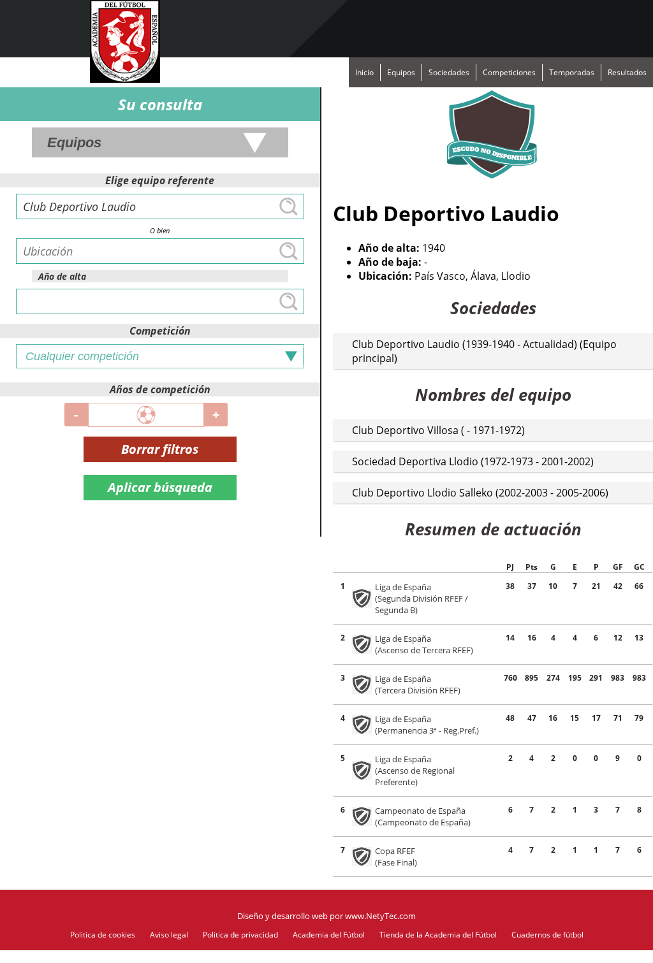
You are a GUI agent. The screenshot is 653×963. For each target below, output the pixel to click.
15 (574, 718)
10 (552, 586)
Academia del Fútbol (329, 934)
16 (552, 718)
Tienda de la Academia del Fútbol (438, 934)
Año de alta (62, 276)
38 (510, 586)
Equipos (401, 72)
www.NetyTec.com (380, 916)
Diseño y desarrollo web (282, 916)
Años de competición (160, 389)
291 (596, 677)
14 (510, 637)
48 (510, 718)
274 (553, 677)
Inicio (364, 72)
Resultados (627, 72)
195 (575, 677)
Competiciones (509, 72)
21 (596, 586)
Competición (160, 331)
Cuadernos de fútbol (547, 934)
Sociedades (449, 72)
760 (510, 677)
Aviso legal (169, 934)
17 (596, 718)
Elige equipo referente (159, 180)
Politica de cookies (102, 934)
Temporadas (571, 72)
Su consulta (160, 104)
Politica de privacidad (240, 934)
